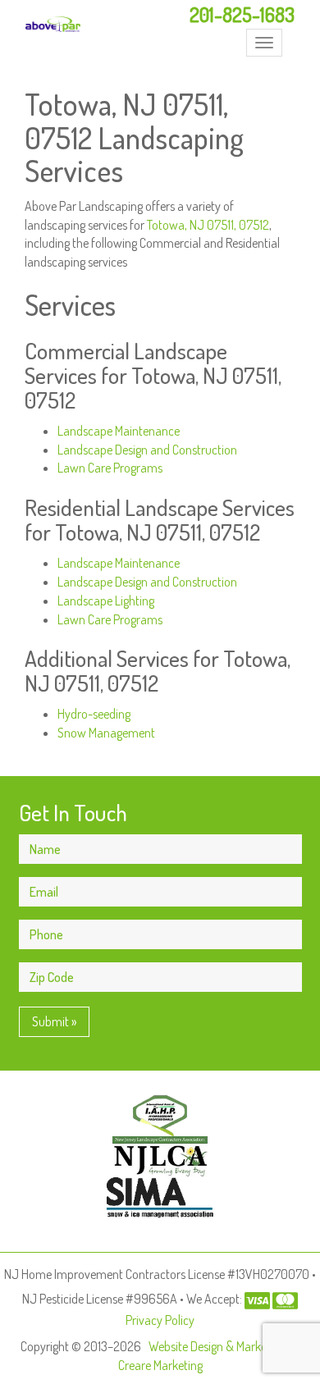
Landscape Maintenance (118, 431)
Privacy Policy (160, 1320)
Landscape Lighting (105, 600)
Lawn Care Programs (109, 467)
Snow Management (106, 732)
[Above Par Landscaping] (52, 24)
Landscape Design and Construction (147, 449)
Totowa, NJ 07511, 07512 (208, 225)
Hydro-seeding (93, 714)
